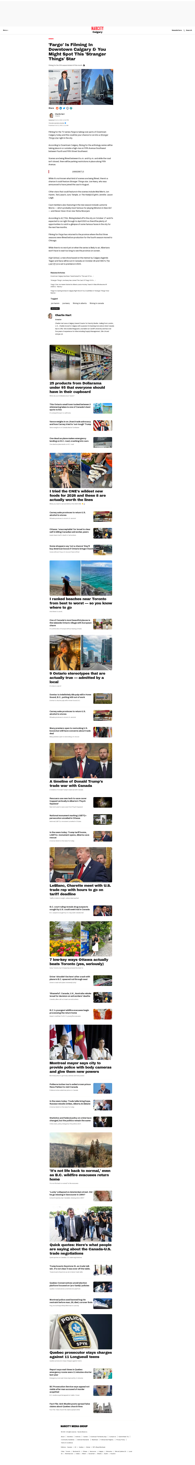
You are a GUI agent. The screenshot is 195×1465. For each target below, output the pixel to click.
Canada (69, 1447)
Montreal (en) (69, 1453)
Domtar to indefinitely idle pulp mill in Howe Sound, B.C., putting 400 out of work (70, 695)
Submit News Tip (124, 1436)
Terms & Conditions (67, 1443)
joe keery (66, 303)
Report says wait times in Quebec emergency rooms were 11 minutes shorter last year (71, 1372)
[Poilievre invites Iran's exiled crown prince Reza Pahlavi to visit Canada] (102, 1088)
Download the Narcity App (98, 1436)
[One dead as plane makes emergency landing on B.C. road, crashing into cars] (102, 442)
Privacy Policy (120, 1439)
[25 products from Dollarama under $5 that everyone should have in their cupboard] (81, 362)
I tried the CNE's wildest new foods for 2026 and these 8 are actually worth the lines (78, 495)
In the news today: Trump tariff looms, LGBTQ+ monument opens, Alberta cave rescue (69, 835)
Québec (81, 1447)
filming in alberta (80, 303)
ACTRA (64, 218)
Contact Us (112, 1436)
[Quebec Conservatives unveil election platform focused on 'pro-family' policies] (102, 1287)
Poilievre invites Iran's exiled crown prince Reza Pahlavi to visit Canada (70, 1085)
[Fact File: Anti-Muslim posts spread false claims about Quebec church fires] (102, 1408)
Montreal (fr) (76, 1451)
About (63, 1436)
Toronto (68, 1451)
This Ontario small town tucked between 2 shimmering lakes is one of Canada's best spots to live (70, 407)
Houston (112, 1453)
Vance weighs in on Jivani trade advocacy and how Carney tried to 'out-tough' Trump (70, 422)
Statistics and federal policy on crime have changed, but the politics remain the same (71, 1119)
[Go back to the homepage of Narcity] (97, 28)
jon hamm (55, 303)
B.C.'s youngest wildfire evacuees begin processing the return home (69, 1011)
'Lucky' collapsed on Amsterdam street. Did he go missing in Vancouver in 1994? (71, 1193)
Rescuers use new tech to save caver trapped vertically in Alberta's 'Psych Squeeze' (68, 801)
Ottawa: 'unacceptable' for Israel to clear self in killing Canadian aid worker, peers (70, 530)
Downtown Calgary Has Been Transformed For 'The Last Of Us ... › (72, 276)
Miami (84, 1453)
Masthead (95, 1439)
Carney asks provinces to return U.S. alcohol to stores (68, 513)
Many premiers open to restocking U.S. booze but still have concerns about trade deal (70, 731)
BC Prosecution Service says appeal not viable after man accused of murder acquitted (69, 1389)
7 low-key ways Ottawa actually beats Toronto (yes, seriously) (79, 962)
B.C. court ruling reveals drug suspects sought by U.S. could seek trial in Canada (70, 908)
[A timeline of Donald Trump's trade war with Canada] (81, 760)
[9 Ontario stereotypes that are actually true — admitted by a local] (81, 652)
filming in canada (97, 303)
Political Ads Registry (107, 1439)
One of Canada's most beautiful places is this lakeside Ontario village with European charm (71, 623)
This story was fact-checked (57, 123)
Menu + (5, 30)
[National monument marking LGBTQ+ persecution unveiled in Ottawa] (102, 819)
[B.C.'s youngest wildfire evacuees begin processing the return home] (102, 1014)
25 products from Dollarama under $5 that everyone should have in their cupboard (77, 387)
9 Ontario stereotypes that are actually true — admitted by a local (77, 677)
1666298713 (78, 171)
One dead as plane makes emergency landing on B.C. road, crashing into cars (69, 439)
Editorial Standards (83, 1439)
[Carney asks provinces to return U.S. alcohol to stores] (102, 516)
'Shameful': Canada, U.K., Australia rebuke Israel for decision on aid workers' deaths (70, 994)
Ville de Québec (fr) (120, 1451)
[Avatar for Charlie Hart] (50, 316)
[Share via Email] (67, 108)
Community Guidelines (68, 1439)
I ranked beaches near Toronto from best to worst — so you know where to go (81, 603)
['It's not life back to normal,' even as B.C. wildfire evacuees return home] (81, 1150)
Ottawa (85, 1451)
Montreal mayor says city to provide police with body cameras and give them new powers (80, 1067)
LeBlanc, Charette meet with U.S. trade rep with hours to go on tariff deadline (80, 890)
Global (88, 1447)
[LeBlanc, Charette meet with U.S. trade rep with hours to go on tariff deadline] (81, 864)
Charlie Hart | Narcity (71, 104)
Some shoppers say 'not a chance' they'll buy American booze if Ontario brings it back (71, 547)
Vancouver (93, 1451)
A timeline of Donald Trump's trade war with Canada (76, 783)
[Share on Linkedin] (60, 108)
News (51, 39)
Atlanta (99, 1453)
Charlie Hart (60, 114)
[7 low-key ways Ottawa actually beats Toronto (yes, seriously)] (81, 939)
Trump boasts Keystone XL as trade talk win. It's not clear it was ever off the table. (70, 1267)
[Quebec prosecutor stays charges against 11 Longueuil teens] (81, 1331)
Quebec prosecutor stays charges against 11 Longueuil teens (81, 1355)
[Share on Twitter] (64, 108)
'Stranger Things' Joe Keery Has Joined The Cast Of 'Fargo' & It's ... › (73, 280)
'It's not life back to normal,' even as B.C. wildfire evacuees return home (80, 1175)
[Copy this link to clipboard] (71, 108)
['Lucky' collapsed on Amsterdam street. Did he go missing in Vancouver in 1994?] (102, 1196)
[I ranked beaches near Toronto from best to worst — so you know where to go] (81, 578)
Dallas (78, 1453)
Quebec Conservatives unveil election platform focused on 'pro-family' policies (69, 1284)
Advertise (70, 1436)
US (75, 1447)
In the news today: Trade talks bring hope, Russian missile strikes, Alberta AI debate (70, 1102)
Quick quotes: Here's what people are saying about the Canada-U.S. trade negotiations (80, 1249)
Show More (55, 308)
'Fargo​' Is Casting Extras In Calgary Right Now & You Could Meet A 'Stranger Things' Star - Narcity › (80, 292)
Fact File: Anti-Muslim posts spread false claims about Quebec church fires (70, 1405)
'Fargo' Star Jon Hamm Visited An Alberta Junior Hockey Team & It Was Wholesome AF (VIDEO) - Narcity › (79, 285)
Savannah (91, 1453)
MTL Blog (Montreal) (99, 1447)
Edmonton (109, 1451)
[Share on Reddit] (57, 108)
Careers (85, 1436)
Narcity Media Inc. (82, 1432)
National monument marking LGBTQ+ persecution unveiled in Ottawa (68, 816)
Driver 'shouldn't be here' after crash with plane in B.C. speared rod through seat (70, 978)
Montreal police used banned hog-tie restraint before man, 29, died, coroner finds (71, 1301)
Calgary (97, 32)
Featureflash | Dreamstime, (58, 104)
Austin (106, 1453)
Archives (78, 1436)
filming (82, 145)
